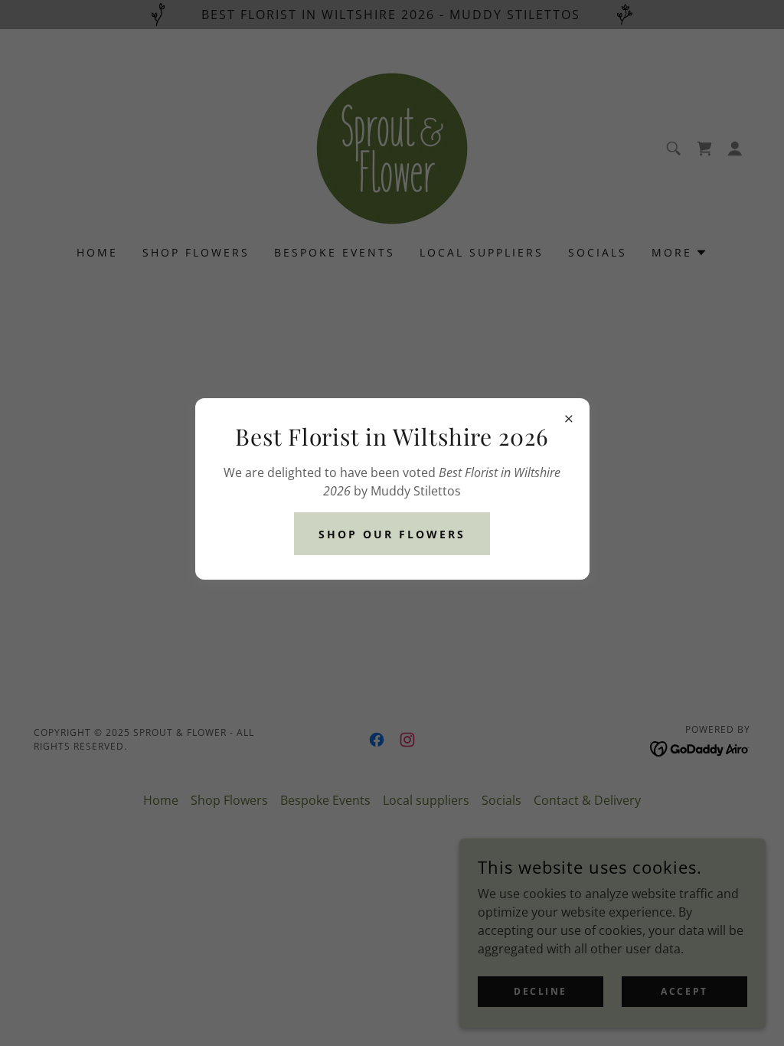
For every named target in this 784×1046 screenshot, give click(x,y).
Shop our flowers (392, 534)
